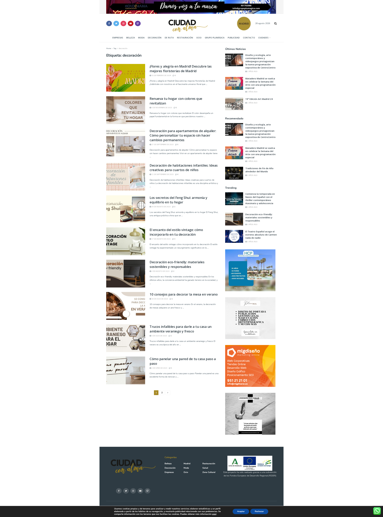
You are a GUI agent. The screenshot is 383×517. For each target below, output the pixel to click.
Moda (141, 37)
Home (108, 48)
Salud (205, 467)
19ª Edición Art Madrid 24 (259, 98)
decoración (123, 48)
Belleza (130, 37)
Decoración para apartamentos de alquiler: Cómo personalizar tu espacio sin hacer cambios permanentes (183, 135)
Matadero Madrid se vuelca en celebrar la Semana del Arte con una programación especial (260, 83)
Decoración (154, 37)
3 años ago (252, 175)
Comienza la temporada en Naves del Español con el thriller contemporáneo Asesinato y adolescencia (260, 198)
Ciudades (263, 37)
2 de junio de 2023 (159, 368)
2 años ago (252, 71)
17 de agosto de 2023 (161, 239)
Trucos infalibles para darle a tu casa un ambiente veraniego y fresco (181, 328)
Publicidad (234, 37)
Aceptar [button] (241, 511)
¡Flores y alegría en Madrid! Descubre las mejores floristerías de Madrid (181, 68)
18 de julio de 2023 (159, 299)
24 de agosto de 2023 (161, 207)
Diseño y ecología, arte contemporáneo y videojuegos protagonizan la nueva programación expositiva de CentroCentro (260, 61)
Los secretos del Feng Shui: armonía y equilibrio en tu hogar (178, 199)
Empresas (117, 37)
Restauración (185, 37)
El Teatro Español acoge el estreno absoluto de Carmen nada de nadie (261, 234)
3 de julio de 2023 (159, 336)
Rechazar (259, 511)
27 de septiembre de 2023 (162, 144)
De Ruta (169, 37)
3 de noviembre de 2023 (161, 108)
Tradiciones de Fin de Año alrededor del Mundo (259, 170)
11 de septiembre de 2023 (162, 174)
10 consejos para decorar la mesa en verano (184, 294)
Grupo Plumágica (214, 37)
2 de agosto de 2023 (160, 271)
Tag (114, 48)
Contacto (249, 37)
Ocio (199, 37)
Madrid (187, 463)
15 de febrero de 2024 (161, 75)
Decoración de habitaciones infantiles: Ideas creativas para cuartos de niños (184, 167)
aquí (214, 514)
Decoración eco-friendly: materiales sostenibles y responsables (177, 264)
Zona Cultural (208, 472)
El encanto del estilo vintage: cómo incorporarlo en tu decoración (176, 232)
